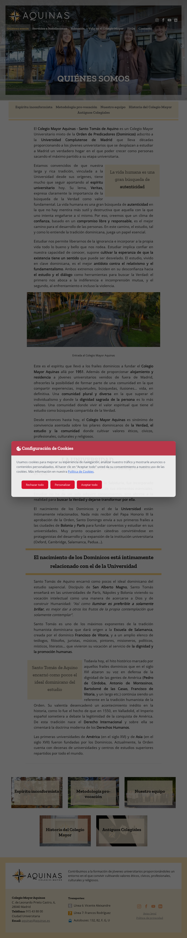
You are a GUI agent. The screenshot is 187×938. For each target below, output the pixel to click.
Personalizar (62, 485)
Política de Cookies (81, 472)
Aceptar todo (89, 485)
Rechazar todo (35, 485)
